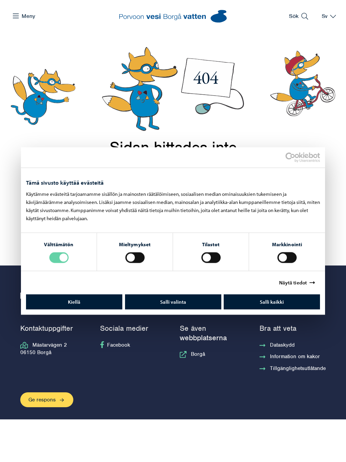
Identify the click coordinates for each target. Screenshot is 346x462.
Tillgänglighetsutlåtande (298, 368)
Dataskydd (282, 345)
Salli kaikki (272, 301)
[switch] (135, 257)
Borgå (198, 354)
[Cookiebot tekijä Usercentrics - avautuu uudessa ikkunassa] (296, 158)
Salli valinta (173, 301)
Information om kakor (295, 356)
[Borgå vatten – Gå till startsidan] (173, 16)
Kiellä (74, 301)
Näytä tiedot (293, 282)
